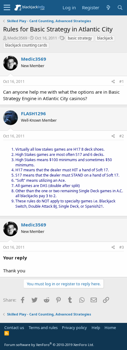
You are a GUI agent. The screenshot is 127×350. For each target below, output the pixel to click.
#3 (121, 247)
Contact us (14, 327)
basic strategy (80, 38)
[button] (7, 7)
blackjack (105, 38)
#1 (121, 81)
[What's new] (108, 7)
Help (96, 327)
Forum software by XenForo (49, 344)
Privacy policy (74, 327)
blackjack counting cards (26, 45)
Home (110, 327)
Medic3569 (17, 38)
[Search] (120, 7)
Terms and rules (43, 327)
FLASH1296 (33, 113)
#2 (121, 136)
